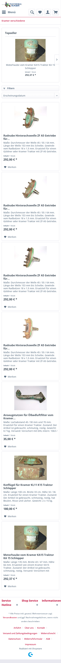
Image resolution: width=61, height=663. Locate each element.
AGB (48, 638)
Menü (12, 12)
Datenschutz (14, 638)
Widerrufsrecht (48, 633)
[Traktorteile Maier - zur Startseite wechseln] (12, 4)
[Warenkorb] (55, 12)
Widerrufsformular (33, 638)
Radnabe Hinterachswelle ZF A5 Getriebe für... (29, 137)
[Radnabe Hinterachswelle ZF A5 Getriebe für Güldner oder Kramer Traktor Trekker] (30, 258)
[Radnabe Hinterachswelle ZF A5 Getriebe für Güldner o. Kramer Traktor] (30, 188)
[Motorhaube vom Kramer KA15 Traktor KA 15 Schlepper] (30, 50)
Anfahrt (17, 627)
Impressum (30, 644)
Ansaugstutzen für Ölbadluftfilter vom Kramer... (28, 416)
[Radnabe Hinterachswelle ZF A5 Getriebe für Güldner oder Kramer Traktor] (30, 328)
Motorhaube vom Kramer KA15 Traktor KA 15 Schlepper (30, 66)
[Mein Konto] (47, 12)
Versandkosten (10, 617)
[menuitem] (8, 12)
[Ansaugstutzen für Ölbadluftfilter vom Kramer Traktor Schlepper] (30, 398)
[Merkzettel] (40, 12)
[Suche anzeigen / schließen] (32, 12)
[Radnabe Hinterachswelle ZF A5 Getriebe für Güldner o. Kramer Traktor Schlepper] (30, 118)
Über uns (29, 627)
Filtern (10, 88)
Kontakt (41, 627)
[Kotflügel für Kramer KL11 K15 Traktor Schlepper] (30, 467)
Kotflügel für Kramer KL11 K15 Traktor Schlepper (28, 486)
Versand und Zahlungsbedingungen (20, 633)
